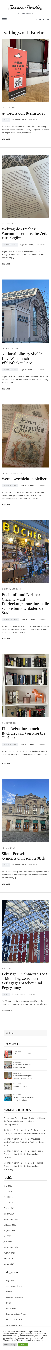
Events (6, 120)
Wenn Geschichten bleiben (24, 478)
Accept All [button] (23, 1344)
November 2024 (11, 1247)
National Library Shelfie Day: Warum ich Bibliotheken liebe (22, 358)
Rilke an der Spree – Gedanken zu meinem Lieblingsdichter (24, 1121)
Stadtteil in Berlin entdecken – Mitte (29, 1133)
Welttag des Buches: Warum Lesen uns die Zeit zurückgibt (24, 233)
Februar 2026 (10, 1208)
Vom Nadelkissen (10, 245)
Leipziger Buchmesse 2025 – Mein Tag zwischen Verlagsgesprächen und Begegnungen (24, 980)
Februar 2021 (10, 1258)
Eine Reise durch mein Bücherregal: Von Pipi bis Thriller (23, 733)
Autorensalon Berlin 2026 (23, 113)
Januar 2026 (9, 1213)
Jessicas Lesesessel (14, 1297)
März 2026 (8, 1202)
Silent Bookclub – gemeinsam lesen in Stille (24, 856)
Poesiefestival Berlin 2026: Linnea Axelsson (22, 1066)
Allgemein (10, 1280)
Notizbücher (11, 1308)
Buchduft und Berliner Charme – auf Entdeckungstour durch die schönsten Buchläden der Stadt (25, 603)
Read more (6, 139)
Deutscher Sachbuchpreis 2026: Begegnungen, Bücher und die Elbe (23, 1077)
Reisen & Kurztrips (10, 619)
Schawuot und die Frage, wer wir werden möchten (23, 1098)
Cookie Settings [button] (10, 1344)
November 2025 (11, 1219)
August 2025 (9, 1230)
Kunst (8, 1303)
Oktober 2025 (10, 1225)
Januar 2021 (9, 1264)
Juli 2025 (7, 1236)
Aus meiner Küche (14, 1286)
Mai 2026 (8, 1191)
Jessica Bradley (25, 7)
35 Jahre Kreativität (20, 1086)
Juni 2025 (8, 1241)
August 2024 (9, 1253)
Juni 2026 (8, 1186)
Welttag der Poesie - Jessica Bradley (19, 1118)
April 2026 (8, 1197)
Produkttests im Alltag (16, 1314)
